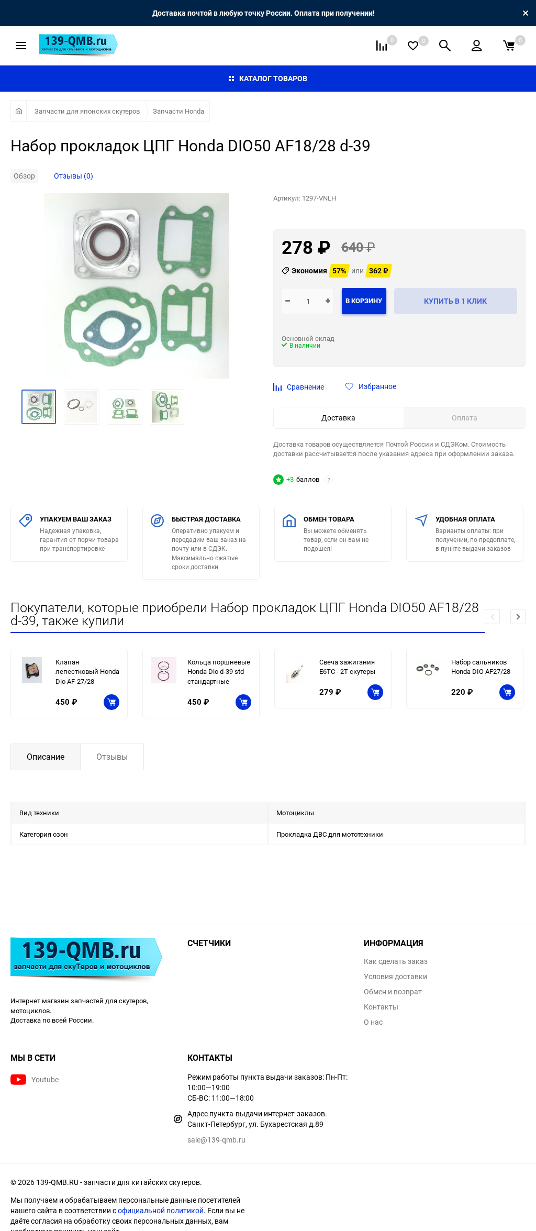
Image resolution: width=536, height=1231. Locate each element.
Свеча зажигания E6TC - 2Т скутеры (347, 667)
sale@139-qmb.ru (216, 1140)
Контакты (381, 1007)
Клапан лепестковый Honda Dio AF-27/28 (87, 671)
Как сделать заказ (396, 961)
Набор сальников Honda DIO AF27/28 (480, 667)
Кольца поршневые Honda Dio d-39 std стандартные (218, 671)
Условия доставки (395, 976)
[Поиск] (445, 45)
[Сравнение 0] (381, 45)
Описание (45, 756)
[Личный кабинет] (477, 45)
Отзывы (112, 756)
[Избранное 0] (413, 46)
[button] (518, 616)
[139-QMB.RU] (91, 961)
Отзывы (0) (73, 176)
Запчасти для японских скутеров (87, 111)
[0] (508, 45)
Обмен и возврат (393, 991)
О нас (373, 1022)
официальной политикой (161, 1210)
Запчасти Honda (178, 111)
